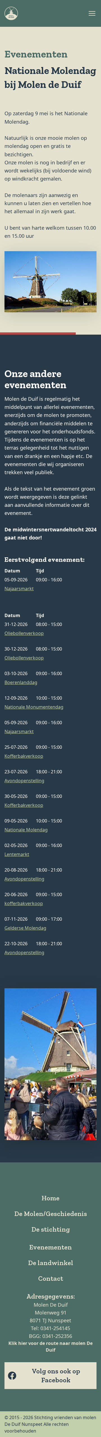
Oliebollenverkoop (24, 633)
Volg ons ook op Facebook (56, 1375)
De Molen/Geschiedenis (50, 1214)
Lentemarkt (16, 854)
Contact (50, 1278)
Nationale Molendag (26, 830)
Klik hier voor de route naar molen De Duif (50, 1346)
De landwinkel (50, 1263)
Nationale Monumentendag (33, 707)
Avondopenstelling (24, 781)
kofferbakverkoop (23, 903)
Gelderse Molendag (25, 928)
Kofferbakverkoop (23, 756)
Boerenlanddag (20, 682)
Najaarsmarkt (19, 589)
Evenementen (50, 1247)
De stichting (50, 1229)
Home (50, 1198)
